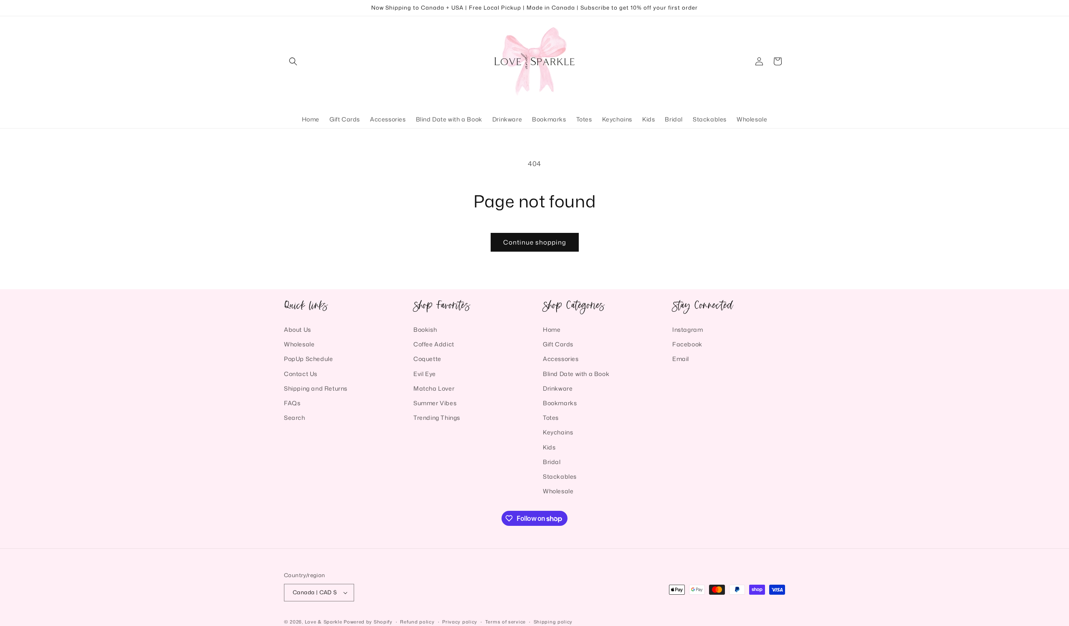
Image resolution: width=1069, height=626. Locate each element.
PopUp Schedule (308, 359)
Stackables (560, 476)
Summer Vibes (434, 403)
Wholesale (299, 344)
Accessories (561, 359)
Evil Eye (424, 374)
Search (294, 418)
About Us (297, 329)
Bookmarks (560, 403)
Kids (549, 447)
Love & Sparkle (323, 621)
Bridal (552, 462)
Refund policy (417, 621)
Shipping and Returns (315, 388)
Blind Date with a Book (576, 374)
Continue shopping (534, 242)
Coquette (427, 359)
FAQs (292, 403)
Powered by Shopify (368, 621)
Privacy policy (459, 621)
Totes (551, 418)
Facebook (687, 344)
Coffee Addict (433, 344)
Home (551, 329)
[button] (293, 61)
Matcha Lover (433, 388)
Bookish (425, 329)
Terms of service (505, 621)
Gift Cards (558, 344)
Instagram (687, 329)
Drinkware (557, 388)
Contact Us (300, 374)
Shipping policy (553, 621)
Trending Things (436, 418)
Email (680, 359)
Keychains (558, 432)
